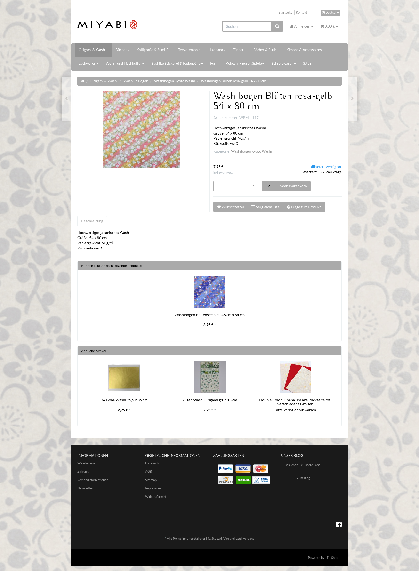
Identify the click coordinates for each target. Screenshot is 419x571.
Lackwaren (87, 63)
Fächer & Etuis (265, 50)
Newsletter (85, 488)
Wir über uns (86, 463)
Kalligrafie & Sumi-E (153, 50)
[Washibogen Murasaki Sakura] (67, 99)
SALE (307, 63)
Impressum (153, 488)
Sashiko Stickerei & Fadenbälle (176, 63)
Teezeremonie (189, 50)
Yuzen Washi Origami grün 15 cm (209, 399)
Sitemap (151, 480)
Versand (229, 538)
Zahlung (83, 471)
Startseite (285, 12)
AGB (148, 471)
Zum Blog (303, 478)
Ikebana (216, 50)
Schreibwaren (282, 63)
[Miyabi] (119, 24)
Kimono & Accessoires (304, 50)
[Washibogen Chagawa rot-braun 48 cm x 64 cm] (352, 99)
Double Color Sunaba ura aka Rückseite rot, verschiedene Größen (295, 401)
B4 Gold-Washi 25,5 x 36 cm (124, 399)
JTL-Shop (331, 558)
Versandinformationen (92, 480)
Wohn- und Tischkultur (124, 63)
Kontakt (301, 12)
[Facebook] (339, 524)
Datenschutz (154, 463)
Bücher (121, 50)
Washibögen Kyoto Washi (251, 151)
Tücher (238, 50)
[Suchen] (277, 26)
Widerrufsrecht (155, 497)
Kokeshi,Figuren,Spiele (244, 63)
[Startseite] (82, 81)
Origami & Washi (92, 50)
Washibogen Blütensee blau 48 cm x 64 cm (209, 314)
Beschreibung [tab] (92, 221)
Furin (214, 63)
